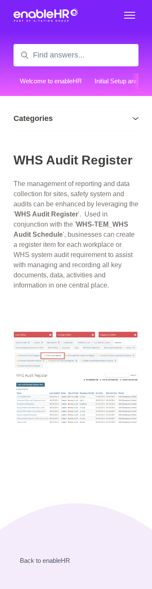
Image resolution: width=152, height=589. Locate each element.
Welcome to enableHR (51, 81)
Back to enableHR (45, 560)
